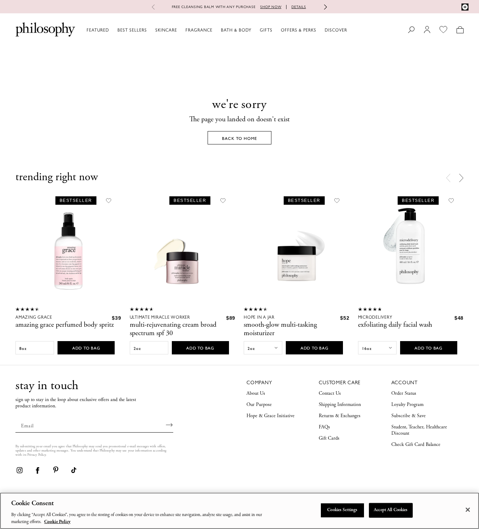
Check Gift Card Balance (415, 444)
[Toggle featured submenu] (112, 29)
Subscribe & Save (408, 416)
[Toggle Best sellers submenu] (150, 29)
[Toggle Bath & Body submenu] (254, 29)
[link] (19, 470)
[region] (239, 511)
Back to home (239, 138)
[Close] (467, 509)
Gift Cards (329, 438)
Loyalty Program (407, 404)
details (298, 7)
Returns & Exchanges (339, 416)
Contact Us (330, 393)
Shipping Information (340, 404)
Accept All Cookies (390, 510)
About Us (256, 393)
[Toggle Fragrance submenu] (216, 29)
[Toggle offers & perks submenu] (319, 29)
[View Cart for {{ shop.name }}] (460, 29)
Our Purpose (259, 404)
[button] (461, 177)
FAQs (324, 427)
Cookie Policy (57, 522)
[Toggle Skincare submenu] (180, 29)
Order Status (403, 393)
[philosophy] (45, 29)
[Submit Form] (170, 425)
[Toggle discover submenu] (350, 29)
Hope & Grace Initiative (271, 416)
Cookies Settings (342, 510)
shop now (270, 7)
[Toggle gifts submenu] (276, 29)
